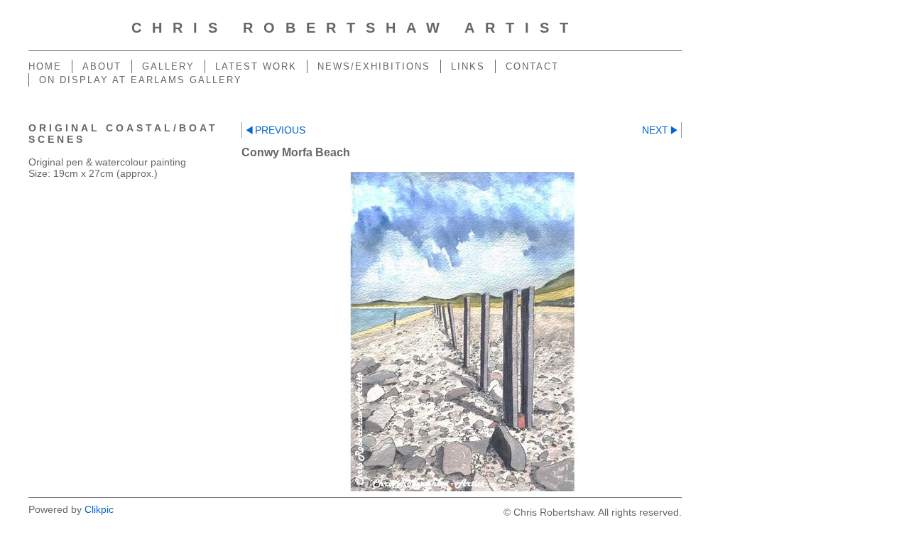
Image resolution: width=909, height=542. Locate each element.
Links (468, 66)
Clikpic (99, 509)
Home (45, 66)
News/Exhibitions (373, 66)
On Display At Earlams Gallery (140, 80)
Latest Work (256, 66)
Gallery (168, 66)
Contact (532, 66)
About (101, 66)
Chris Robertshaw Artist (355, 28)
